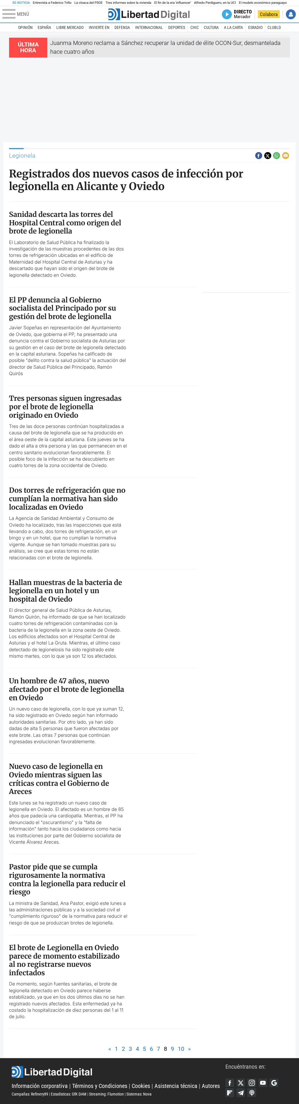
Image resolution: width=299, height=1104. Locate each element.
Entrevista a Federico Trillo (52, 3)
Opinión (25, 27)
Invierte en (99, 27)
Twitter (241, 1083)
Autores (211, 1086)
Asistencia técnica (175, 1086)
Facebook (229, 1083)
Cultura (211, 27)
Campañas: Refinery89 (30, 1094)
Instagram (251, 1083)
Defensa (122, 27)
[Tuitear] (267, 155)
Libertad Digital (118, 1072)
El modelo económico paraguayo (263, 3)
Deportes (176, 27)
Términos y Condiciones (99, 1086)
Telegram (241, 1092)
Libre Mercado (70, 27)
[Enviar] (276, 155)
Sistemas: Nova (139, 1094)
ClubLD (274, 27)
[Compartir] (258, 155)
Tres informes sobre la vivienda (128, 3)
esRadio (255, 27)
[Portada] (149, 14)
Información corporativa (40, 1086)
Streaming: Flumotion (106, 1094)
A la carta (233, 27)
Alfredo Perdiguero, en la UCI (215, 3)
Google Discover (274, 1083)
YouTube (262, 1083)
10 (181, 1049)
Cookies (141, 1086)
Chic (194, 27)
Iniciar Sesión (291, 14)
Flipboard (229, 1092)
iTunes (251, 1092)
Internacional (149, 27)
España (44, 27)
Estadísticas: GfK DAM (68, 1094)
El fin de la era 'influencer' (172, 3)
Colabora (269, 14)
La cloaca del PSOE (88, 3)
